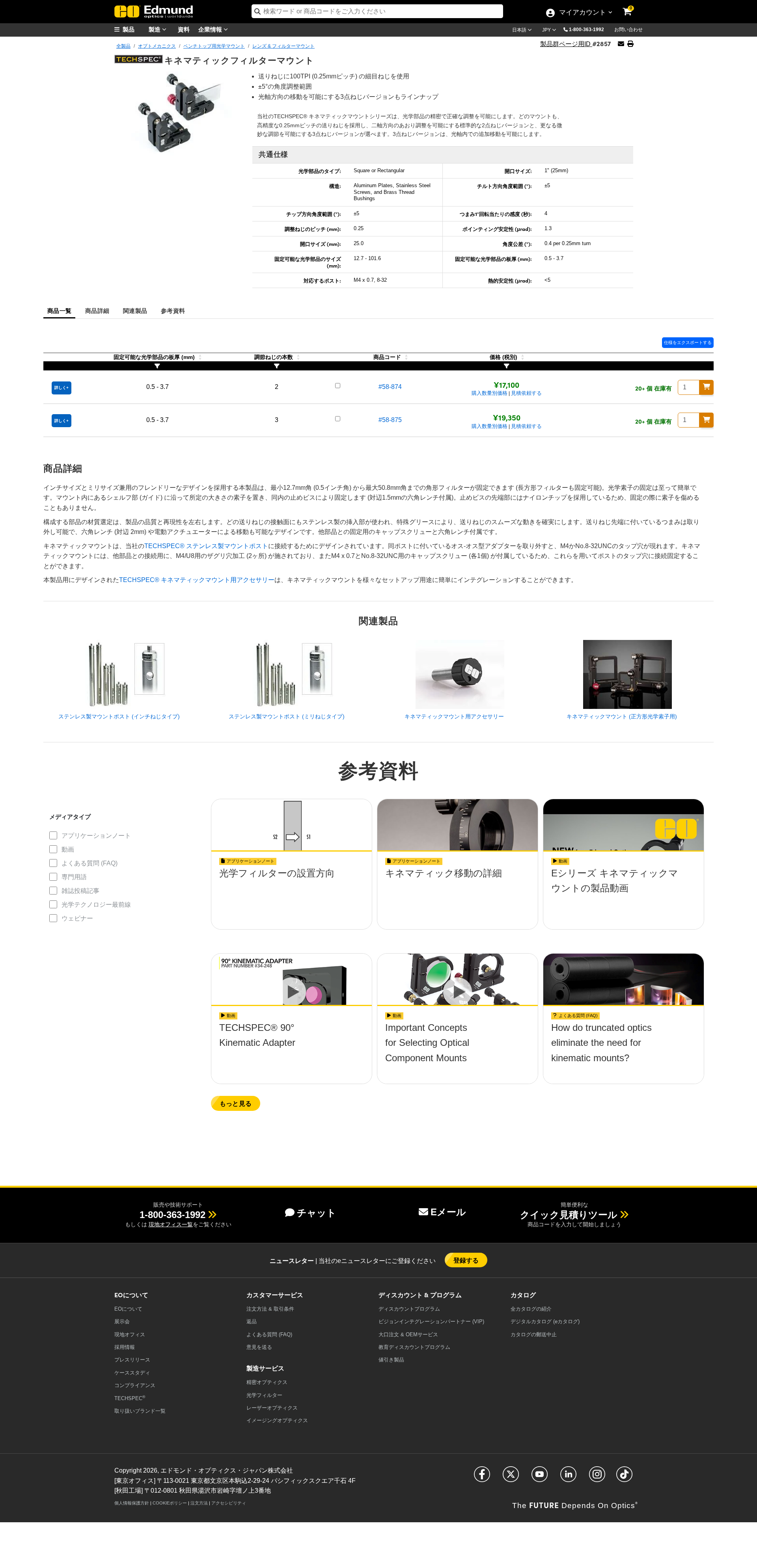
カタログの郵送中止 (534, 1334)
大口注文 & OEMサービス (408, 1334)
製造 (155, 29)
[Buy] (706, 387)
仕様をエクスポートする (688, 342)
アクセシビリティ (228, 1503)
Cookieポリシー (170, 1503)
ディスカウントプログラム (409, 1309)
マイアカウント (582, 13)
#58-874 (390, 386)
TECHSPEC (129, 1398)
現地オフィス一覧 (171, 1224)
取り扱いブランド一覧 (140, 1411)
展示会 (122, 1321)
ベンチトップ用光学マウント (214, 46)
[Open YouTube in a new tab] (539, 1477)
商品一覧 (59, 310)
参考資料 (173, 310)
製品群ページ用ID (566, 44)
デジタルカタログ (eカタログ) (545, 1321)
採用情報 (124, 1347)
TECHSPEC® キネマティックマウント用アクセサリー (196, 580)
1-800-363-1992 (586, 29)
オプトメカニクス (157, 46)
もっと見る (236, 1103)
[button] (589, 29)
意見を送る (259, 1347)
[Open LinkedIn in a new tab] (568, 1477)
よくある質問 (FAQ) (89, 863)
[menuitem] (134, 29)
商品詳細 (97, 310)
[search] (377, 11)
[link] (632, 6)
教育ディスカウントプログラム (414, 1347)
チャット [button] (316, 1212)
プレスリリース (132, 1360)
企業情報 (211, 29)
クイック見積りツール (568, 1214)
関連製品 (135, 310)
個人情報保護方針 (131, 1503)
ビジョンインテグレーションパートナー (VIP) (431, 1321)
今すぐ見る (291, 890)
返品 (251, 1321)
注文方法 (199, 1503)
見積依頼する (526, 393)
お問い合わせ (628, 29)
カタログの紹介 (531, 1309)
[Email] (621, 44)
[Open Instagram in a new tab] (597, 1477)
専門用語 (74, 877)
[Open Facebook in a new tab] (482, 1477)
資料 (184, 29)
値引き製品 (391, 1360)
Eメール (448, 1212)
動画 (68, 849)
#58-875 (390, 420)
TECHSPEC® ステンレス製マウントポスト (206, 546)
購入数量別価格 (489, 393)
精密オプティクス (266, 1382)
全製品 (123, 46)
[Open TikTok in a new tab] (624, 1477)
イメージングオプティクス (277, 1420)
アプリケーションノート (96, 835)
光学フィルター (264, 1395)
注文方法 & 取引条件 (270, 1309)
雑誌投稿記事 (80, 890)
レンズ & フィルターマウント (283, 46)
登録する (466, 1260)
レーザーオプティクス (272, 1408)
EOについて (128, 1309)
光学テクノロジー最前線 (96, 904)
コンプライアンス (134, 1385)
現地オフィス (129, 1334)
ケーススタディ (132, 1373)
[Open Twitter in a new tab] (510, 1477)
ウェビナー (77, 918)
